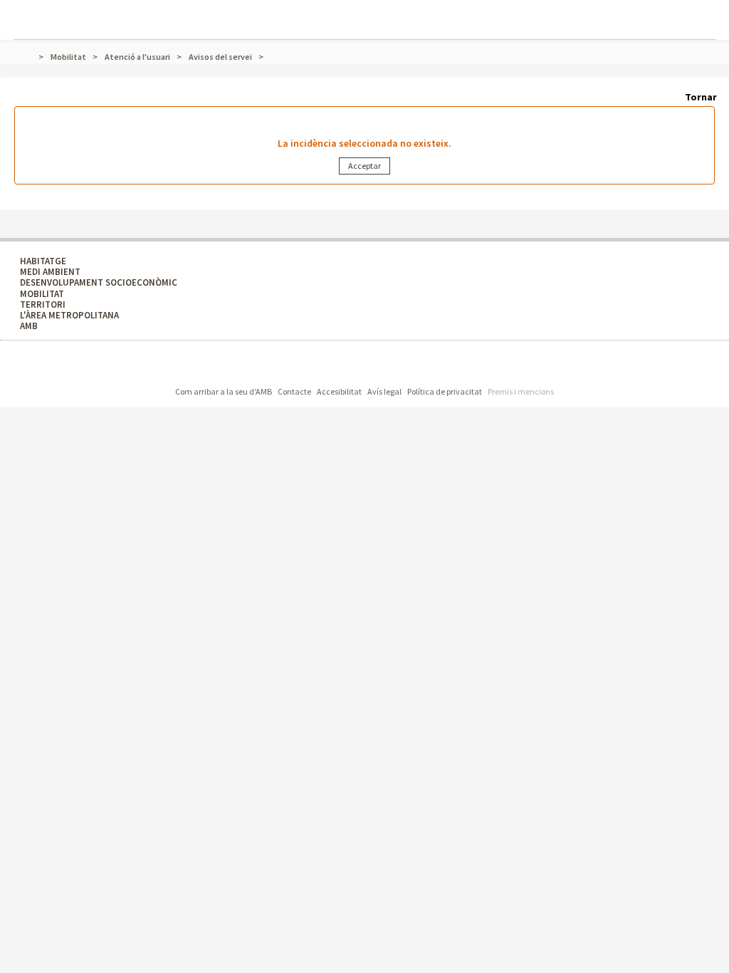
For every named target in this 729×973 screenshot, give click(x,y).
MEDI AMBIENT (50, 272)
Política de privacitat (444, 391)
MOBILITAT (42, 294)
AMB (29, 326)
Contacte (294, 391)
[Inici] (32, 56)
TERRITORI (42, 304)
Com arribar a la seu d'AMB (223, 391)
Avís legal (384, 391)
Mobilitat (68, 56)
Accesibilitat (339, 391)
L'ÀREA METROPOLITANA (69, 315)
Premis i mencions (521, 391)
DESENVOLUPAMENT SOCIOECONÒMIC (98, 282)
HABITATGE (43, 261)
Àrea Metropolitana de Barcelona (302, 365)
